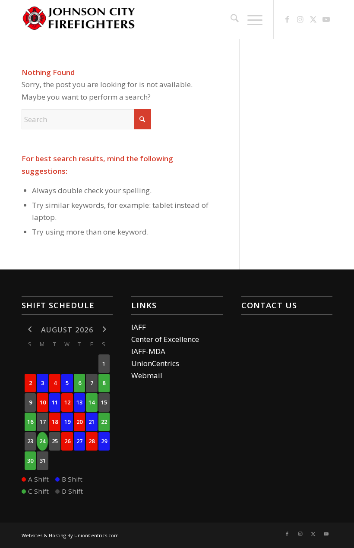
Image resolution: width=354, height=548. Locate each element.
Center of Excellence (165, 339)
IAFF (138, 327)
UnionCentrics (155, 363)
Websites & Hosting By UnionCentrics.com (70, 535)
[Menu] (250, 19)
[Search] (230, 19)
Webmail (146, 375)
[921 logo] (79, 19)
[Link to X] (313, 19)
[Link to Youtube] (325, 19)
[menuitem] (230, 19)
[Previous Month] (30, 329)
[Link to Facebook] (287, 19)
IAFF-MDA (148, 351)
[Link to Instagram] (300, 19)
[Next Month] (104, 329)
